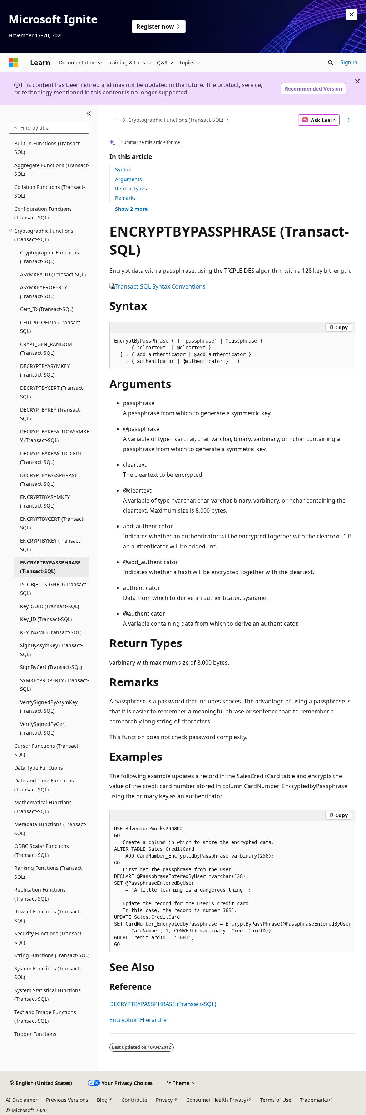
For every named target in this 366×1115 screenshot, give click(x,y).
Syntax (123, 169)
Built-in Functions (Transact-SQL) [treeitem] (47, 148)
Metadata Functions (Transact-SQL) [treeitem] (50, 829)
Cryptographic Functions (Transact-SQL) (175, 119)
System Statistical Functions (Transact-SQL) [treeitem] (47, 995)
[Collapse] (89, 114)
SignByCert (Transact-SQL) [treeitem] (51, 667)
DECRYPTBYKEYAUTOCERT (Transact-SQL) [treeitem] (51, 458)
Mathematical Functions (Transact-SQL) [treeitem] (43, 807)
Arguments (128, 179)
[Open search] (330, 62)
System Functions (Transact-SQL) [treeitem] (47, 973)
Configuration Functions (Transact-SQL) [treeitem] (43, 213)
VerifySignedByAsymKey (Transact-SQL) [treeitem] (49, 706)
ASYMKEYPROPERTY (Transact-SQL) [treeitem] (43, 292)
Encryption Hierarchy (138, 1020)
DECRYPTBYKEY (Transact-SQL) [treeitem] (50, 414)
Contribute (134, 1099)
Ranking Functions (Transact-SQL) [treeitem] (49, 872)
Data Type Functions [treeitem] (38, 767)
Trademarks (314, 1099)
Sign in (349, 62)
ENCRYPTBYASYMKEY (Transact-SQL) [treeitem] (45, 501)
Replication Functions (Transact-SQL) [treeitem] (40, 894)
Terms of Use (275, 1099)
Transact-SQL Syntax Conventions (160, 286)
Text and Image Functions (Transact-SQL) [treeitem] (45, 1016)
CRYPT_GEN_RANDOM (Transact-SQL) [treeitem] (46, 349)
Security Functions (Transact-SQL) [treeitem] (48, 938)
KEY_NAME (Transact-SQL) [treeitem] (50, 632)
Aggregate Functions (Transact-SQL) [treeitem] (51, 170)
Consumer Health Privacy (216, 1099)
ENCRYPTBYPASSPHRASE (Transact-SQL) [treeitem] (50, 567)
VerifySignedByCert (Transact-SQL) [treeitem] (43, 728)
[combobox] (49, 128)
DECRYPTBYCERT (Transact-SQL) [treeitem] (52, 392)
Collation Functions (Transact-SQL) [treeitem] (49, 191)
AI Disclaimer (22, 1099)
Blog (102, 1099)
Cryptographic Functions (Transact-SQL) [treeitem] (49, 257)
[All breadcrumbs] (115, 120)
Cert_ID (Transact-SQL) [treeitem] (46, 309)
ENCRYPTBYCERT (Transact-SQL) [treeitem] (52, 523)
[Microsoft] (13, 62)
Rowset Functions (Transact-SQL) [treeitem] (47, 916)
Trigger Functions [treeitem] (35, 1034)
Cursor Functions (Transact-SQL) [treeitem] (47, 750)
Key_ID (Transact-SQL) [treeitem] (46, 619)
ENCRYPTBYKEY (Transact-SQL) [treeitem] (51, 545)
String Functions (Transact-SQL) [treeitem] (51, 955)
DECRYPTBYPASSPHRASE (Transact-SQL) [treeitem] (49, 480)
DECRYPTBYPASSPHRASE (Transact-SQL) (162, 1004)
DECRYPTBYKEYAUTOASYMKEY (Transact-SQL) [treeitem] (54, 436)
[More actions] (348, 120)
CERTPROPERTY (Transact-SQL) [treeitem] (51, 327)
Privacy (164, 1099)
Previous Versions (67, 1099)
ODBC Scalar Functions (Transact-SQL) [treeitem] (41, 850)
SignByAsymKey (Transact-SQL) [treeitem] (51, 650)
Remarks (125, 197)
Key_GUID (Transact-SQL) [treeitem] (49, 606)
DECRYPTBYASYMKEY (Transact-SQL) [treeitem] (45, 370)
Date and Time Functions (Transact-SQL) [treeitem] (44, 785)
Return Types (131, 188)
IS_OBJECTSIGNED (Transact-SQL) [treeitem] (54, 589)
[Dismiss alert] (351, 14)
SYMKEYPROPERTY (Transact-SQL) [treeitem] (54, 685)
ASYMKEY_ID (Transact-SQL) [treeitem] (53, 274)
